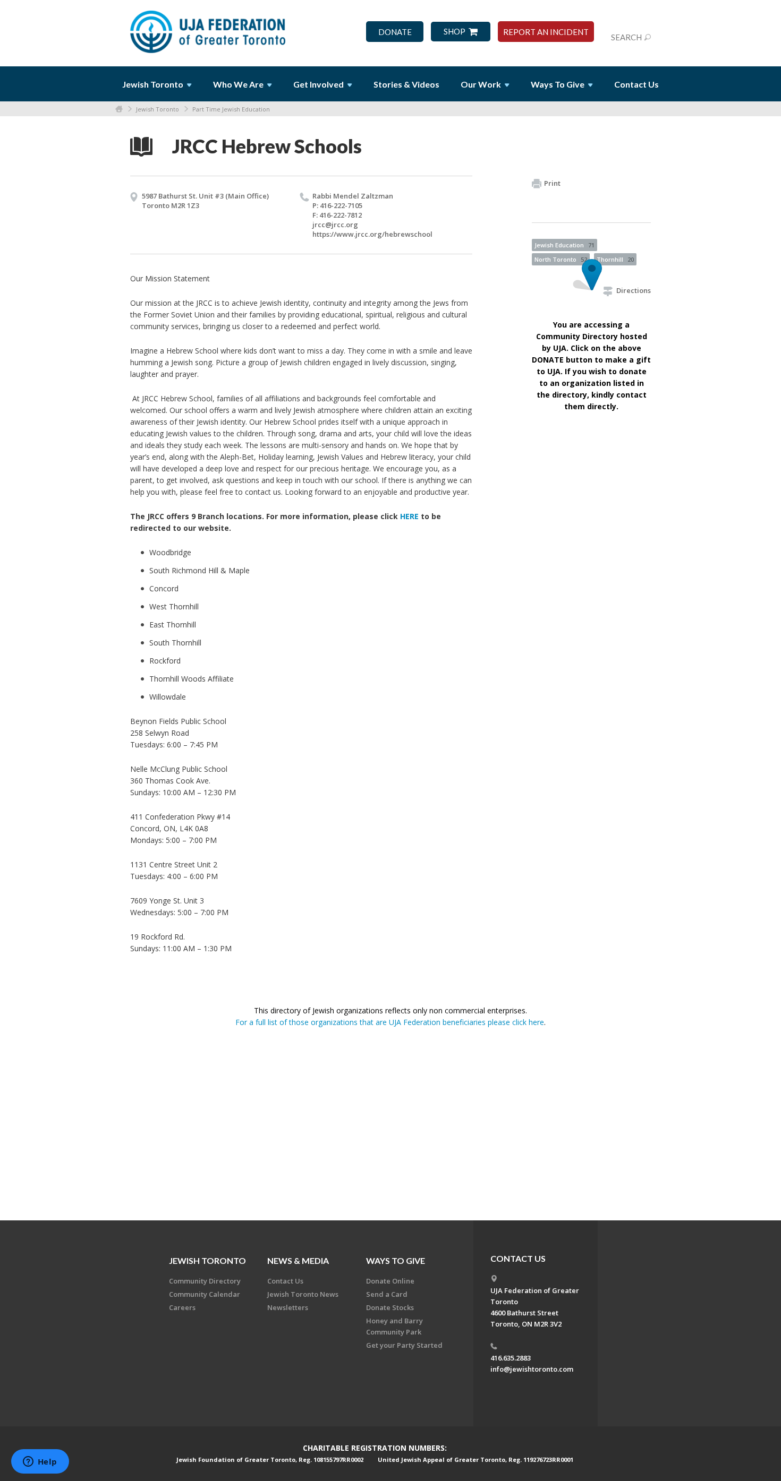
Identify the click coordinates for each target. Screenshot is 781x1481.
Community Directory (205, 1281)
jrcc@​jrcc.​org (335, 224)
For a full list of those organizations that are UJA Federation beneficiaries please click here (389, 1022)
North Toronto (560, 259)
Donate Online (390, 1281)
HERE (409, 516)
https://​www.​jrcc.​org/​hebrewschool (372, 234)
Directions (633, 290)
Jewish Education (564, 245)
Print (552, 183)
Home (119, 109)
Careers (182, 1307)
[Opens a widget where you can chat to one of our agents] (40, 1462)
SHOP (454, 31)
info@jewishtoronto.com (531, 1369)
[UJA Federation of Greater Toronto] (208, 28)
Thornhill (615, 259)
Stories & (406, 84)
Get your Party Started (404, 1345)
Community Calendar (204, 1294)
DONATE (395, 32)
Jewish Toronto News (302, 1294)
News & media (298, 1260)
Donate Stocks (390, 1307)
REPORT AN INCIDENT (546, 32)
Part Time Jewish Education (231, 109)
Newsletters (287, 1307)
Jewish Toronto (157, 109)
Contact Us (636, 84)
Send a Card (387, 1294)
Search (626, 37)
